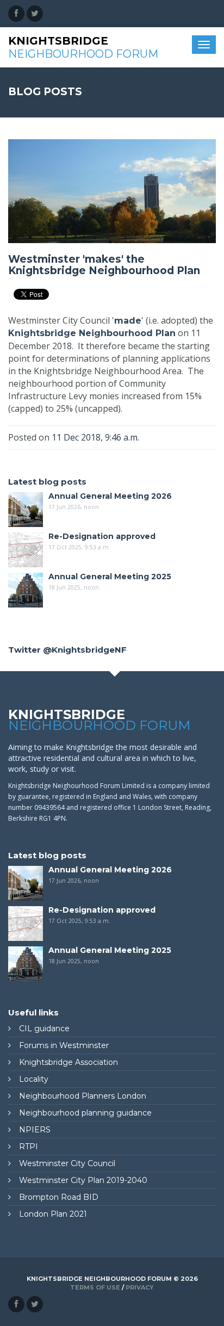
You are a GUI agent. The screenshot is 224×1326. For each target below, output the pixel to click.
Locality (33, 1079)
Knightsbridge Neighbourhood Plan (92, 333)
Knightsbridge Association (68, 1062)
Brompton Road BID (58, 1197)
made (127, 320)
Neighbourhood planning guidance (85, 1113)
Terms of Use (95, 1287)
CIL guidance (44, 1028)
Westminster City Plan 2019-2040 (83, 1180)
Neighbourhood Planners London (82, 1096)
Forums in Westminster (64, 1045)
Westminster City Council (67, 1163)
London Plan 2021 (53, 1214)
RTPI (28, 1146)
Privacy (140, 1287)
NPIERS (35, 1130)
